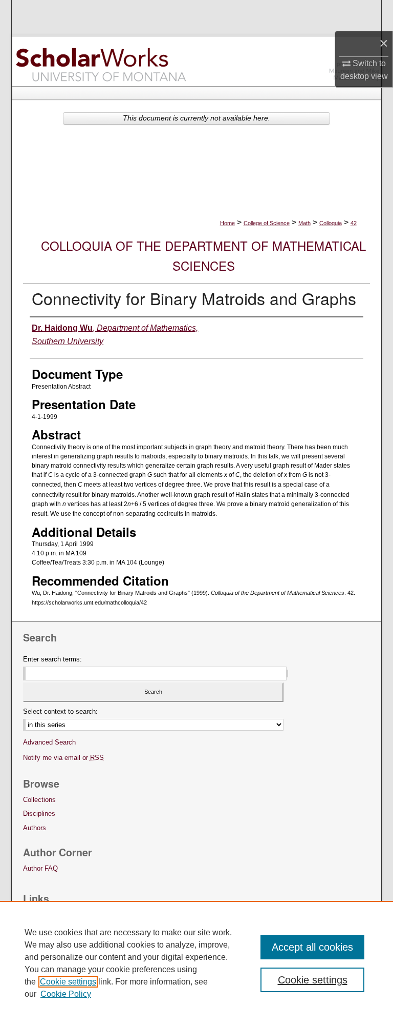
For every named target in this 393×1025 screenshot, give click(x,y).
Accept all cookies (312, 947)
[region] (196, 963)
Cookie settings (68, 981)
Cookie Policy (65, 994)
